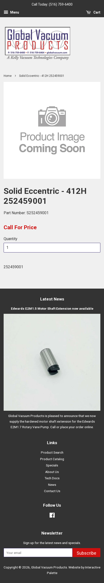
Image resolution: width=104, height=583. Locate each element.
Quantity (10, 238)
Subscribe (86, 553)
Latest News (52, 299)
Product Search (52, 452)
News (52, 485)
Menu (14, 12)
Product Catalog (52, 459)
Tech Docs (52, 478)
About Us (52, 472)
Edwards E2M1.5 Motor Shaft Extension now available (52, 308)
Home (8, 76)
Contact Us (52, 491)
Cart (96, 12)
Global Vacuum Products (49, 567)
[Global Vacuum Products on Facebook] (52, 516)
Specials (52, 465)
